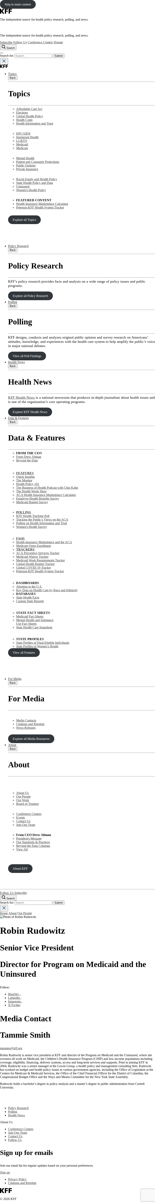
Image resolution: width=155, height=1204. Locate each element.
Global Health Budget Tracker (35, 564)
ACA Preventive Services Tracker (37, 553)
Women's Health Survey (31, 527)
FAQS (20, 538)
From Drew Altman (28, 456)
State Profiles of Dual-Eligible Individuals (42, 642)
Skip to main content (18, 4)
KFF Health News (21, 397)
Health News (16, 362)
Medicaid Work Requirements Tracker (40, 560)
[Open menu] (1, 52)
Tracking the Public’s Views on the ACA (42, 519)
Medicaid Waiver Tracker (32, 556)
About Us (22, 793)
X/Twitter (14, 1005)
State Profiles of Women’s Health (37, 646)
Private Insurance (27, 169)
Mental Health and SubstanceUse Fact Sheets (34, 621)
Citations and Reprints (30, 724)
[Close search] (4, 61)
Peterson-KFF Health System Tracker (40, 207)
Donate (58, 42)
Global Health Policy (29, 116)
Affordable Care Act (29, 109)
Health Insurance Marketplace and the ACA (44, 542)
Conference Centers (40, 42)
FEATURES (25, 473)
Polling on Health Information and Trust (41, 523)
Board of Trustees (27, 803)
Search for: (7, 55)
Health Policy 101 (27, 484)
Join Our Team (25, 824)
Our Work (22, 800)
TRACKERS (25, 549)
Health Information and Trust (34, 123)
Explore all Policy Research (30, 296)
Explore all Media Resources (31, 738)
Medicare (22, 148)
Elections (22, 112)
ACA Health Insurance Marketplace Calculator (46, 495)
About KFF (20, 868)
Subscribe (6, 42)
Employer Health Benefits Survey (37, 498)
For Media (14, 679)
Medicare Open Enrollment (33, 545)
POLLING (23, 512)
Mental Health (25, 158)
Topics (12, 74)
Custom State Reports (30, 601)
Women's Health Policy (31, 190)
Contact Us (23, 821)
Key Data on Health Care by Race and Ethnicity (47, 590)
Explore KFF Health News (30, 412)
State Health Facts (27, 597)
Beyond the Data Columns (33, 845)
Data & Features (18, 418)
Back (13, 77)
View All (22, 849)
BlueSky (14, 994)
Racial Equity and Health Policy (36, 179)
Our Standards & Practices (33, 842)
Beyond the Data (27, 460)
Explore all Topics (24, 219)
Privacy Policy (17, 1179)
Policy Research (18, 246)
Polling (12, 302)
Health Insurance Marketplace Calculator (42, 204)
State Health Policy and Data (34, 183)
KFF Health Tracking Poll (32, 516)
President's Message (29, 838)
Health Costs (24, 120)
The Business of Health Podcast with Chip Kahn (47, 487)
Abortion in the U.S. (29, 586)
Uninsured (22, 186)
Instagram (14, 1001)
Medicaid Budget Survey (32, 502)
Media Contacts (26, 720)
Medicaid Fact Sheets (29, 616)
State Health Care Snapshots (34, 627)
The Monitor (24, 480)
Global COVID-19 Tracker (33, 567)
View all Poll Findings (27, 356)
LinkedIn (14, 997)
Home (4, 913)
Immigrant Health (27, 137)
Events (20, 817)
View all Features (24, 652)
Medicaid (22, 144)
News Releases (26, 727)
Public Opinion (26, 165)
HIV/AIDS (23, 133)
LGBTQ (21, 141)
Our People (23, 796)
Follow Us (20, 42)
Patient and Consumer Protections (37, 162)
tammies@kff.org (11, 1048)
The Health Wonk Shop (31, 491)
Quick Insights (25, 476)
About (12, 745)
